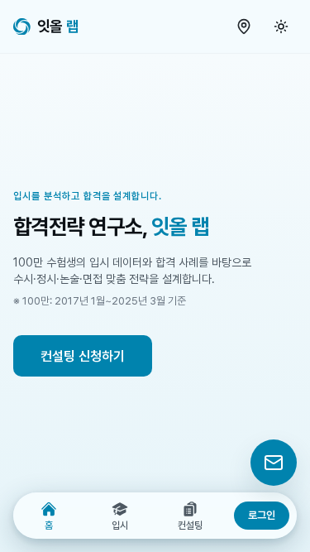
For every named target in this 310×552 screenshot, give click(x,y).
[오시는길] (244, 26)
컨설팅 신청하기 (83, 356)
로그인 (261, 515)
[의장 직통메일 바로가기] (273, 462)
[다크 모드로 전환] (281, 26)
